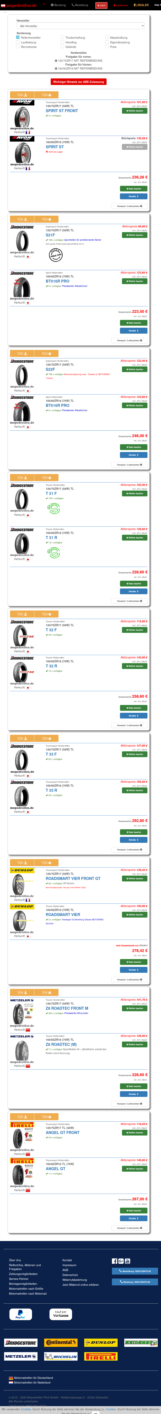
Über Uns (15, 1260)
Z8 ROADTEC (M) (61, 1044)
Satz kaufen (134, 188)
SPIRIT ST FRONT (62, 110)
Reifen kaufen (135, 110)
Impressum (69, 1265)
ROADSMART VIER (63, 914)
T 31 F (51, 493)
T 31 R (51, 537)
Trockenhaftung (75, 37)
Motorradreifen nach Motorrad (28, 1293)
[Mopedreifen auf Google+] (121, 1262)
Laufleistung (28, 42)
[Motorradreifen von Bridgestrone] (21, 1342)
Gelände (71, 47)
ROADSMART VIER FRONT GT (73, 878)
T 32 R (51, 666)
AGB (65, 1270)
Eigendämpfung (120, 42)
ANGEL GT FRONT (63, 1132)
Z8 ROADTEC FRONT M (67, 1008)
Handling (71, 42)
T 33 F (51, 754)
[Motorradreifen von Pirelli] (101, 1356)
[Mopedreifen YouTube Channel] (127, 1262)
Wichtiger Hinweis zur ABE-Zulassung (78, 82)
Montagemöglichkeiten (23, 1284)
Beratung (60, 5)
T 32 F (51, 629)
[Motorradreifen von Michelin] (61, 1356)
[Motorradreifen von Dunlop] (101, 1342)
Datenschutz (70, 1275)
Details (132, 196)
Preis (113, 47)
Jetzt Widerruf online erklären (80, 1285)
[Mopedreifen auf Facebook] (114, 1262)
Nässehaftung (118, 37)
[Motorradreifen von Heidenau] (141, 1342)
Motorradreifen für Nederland (31, 1382)
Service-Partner (18, 1279)
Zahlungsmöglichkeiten (23, 1274)
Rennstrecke (29, 47)
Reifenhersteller (31, 37)
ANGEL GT (55, 1168)
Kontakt (67, 1260)
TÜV (20, 95)
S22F (50, 369)
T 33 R (51, 790)
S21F (50, 235)
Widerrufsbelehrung (74, 1280)
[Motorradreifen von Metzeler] (21, 1356)
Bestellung (81, 5)
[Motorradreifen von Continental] (61, 1342)
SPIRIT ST (55, 146)
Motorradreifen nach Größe (26, 1288)
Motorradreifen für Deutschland (33, 1378)
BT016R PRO (57, 281)
